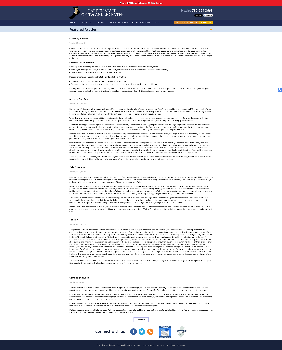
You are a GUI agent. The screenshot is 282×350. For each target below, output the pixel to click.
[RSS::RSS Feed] (211, 29)
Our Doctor (85, 22)
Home (72, 22)
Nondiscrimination (148, 345)
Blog (157, 22)
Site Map (137, 345)
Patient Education (141, 22)
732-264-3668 (202, 10)
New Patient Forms (119, 22)
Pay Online (206, 22)
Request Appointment (186, 22)
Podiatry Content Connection (174, 345)
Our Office (100, 22)
